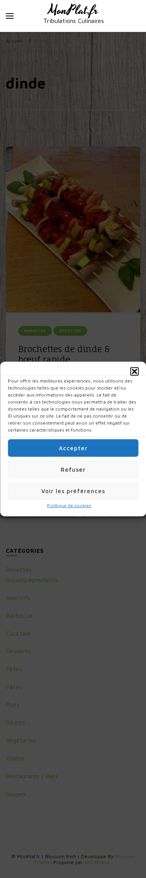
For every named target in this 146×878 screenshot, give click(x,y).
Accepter (73, 447)
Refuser (73, 469)
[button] (134, 372)
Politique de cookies (69, 505)
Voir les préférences (73, 490)
